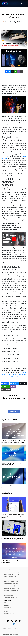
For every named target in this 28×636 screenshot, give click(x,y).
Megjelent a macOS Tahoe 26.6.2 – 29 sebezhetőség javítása (11, 464)
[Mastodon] (20, 621)
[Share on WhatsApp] (15, 71)
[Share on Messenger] (9, 71)
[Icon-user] (21, 3)
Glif (20, 152)
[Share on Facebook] (6, 71)
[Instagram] (16, 621)
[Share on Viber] (18, 71)
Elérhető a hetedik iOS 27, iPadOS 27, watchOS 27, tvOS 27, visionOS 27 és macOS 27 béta (13, 441)
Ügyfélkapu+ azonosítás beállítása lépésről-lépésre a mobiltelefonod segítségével (12, 539)
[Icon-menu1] (24, 3)
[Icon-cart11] (17, 3)
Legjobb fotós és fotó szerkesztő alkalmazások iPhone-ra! (14, 375)
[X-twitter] (12, 621)
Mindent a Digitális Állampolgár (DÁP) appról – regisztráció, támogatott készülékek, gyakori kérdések (13, 516)
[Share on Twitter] (12, 71)
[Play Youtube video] (14, 239)
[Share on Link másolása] (21, 71)
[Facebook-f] (8, 621)
